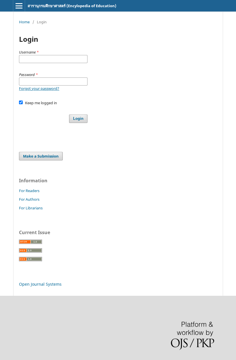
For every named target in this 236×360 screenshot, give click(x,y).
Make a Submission (41, 156)
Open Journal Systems (40, 284)
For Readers (29, 190)
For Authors (29, 199)
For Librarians (31, 208)
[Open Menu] (19, 6)
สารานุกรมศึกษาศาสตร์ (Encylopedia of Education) (72, 5)
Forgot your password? (39, 88)
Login (78, 118)
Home (24, 21)
